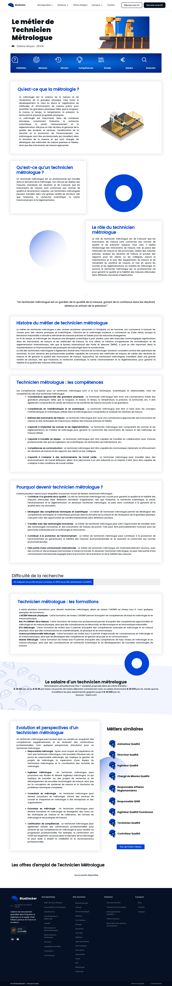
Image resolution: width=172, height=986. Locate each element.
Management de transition (114, 913)
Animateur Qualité (128, 744)
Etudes (107, 68)
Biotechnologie (81, 903)
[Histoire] (64, 60)
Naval (77, 958)
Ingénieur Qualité (127, 765)
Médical (78, 916)
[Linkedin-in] (12, 939)
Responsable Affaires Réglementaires (130, 788)
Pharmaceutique (82, 911)
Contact (141, 907)
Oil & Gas (79, 933)
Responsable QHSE (128, 801)
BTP (76, 963)
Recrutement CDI (114, 902)
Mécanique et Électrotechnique (51, 929)
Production (48, 951)
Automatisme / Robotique (54, 907)
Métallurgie (80, 967)
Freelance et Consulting (116, 907)
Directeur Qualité (127, 754)
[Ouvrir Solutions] (67, 5)
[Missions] (42, 60)
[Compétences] (85, 60)
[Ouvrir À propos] (102, 5)
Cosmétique (80, 920)
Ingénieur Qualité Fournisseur (135, 812)
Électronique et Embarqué (50, 936)
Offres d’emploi (113, 919)
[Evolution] (150, 60)
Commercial (49, 955)
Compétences (86, 68)
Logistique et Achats (52, 946)
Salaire (129, 68)
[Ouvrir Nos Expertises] (52, 5)
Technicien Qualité (128, 823)
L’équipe (141, 912)
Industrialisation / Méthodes (51, 917)
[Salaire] (129, 60)
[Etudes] (107, 60)
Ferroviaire (79, 950)
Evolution (150, 68)
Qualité (47, 923)
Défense (78, 937)
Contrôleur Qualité (128, 833)
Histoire (64, 68)
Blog (140, 902)
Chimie (78, 907)
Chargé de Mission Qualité (133, 776)
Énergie (78, 924)
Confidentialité (156, 983)
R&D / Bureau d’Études (53, 902)
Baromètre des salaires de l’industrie (116, 924)
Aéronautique (81, 946)
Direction (47, 942)
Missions (43, 68)
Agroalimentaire (82, 941)
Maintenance (49, 912)
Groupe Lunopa (33, 983)
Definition (21, 68)
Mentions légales (138, 983)
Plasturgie (79, 971)
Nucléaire (79, 929)
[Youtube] (18, 939)
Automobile (80, 954)
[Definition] (21, 60)
